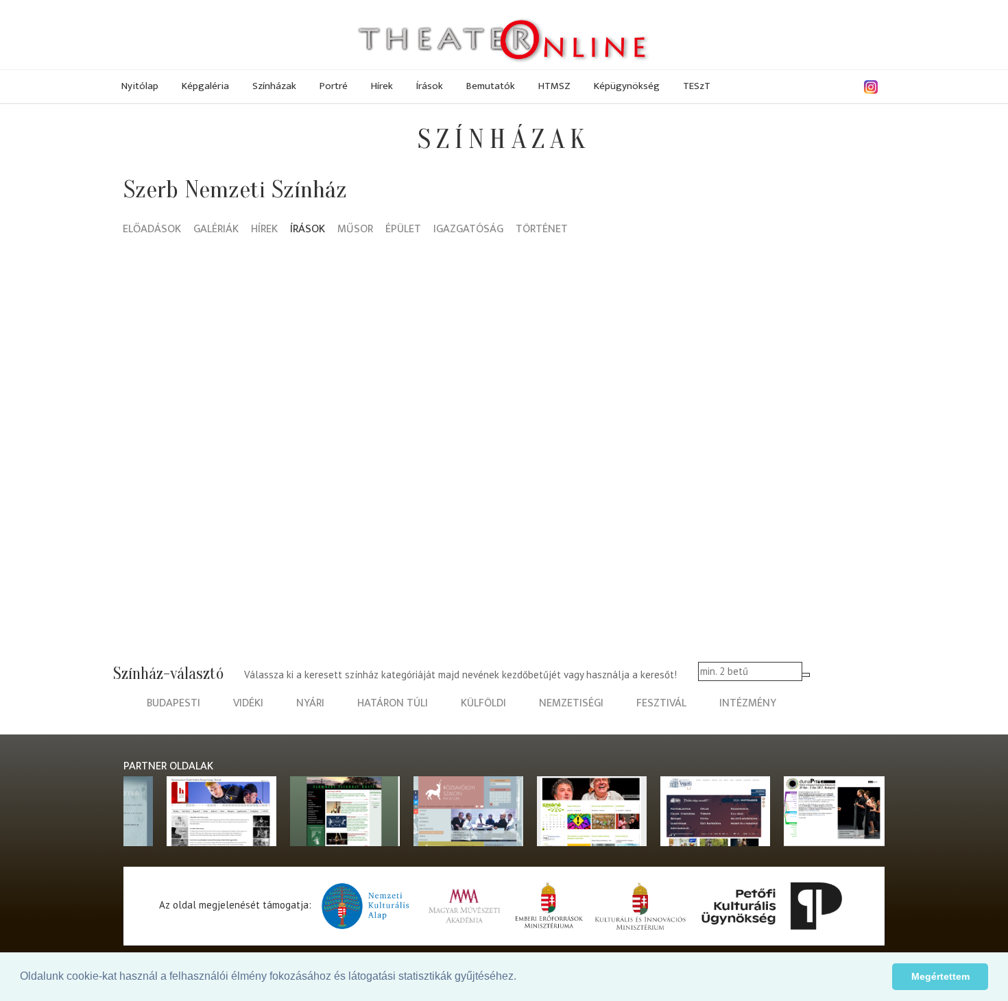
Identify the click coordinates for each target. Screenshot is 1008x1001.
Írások (429, 86)
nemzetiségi (571, 703)
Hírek (382, 86)
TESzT (696, 86)
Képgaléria (205, 86)
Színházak (274, 86)
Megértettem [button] (940, 976)
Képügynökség (627, 86)
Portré (334, 86)
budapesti (173, 703)
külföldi (483, 703)
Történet (542, 229)
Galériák (216, 229)
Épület (403, 229)
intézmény (747, 703)
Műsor (355, 229)
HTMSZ (554, 86)
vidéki (248, 703)
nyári (310, 703)
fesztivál (661, 703)
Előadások (152, 229)
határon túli (392, 703)
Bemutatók (490, 86)
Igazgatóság (468, 229)
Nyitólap (139, 86)
